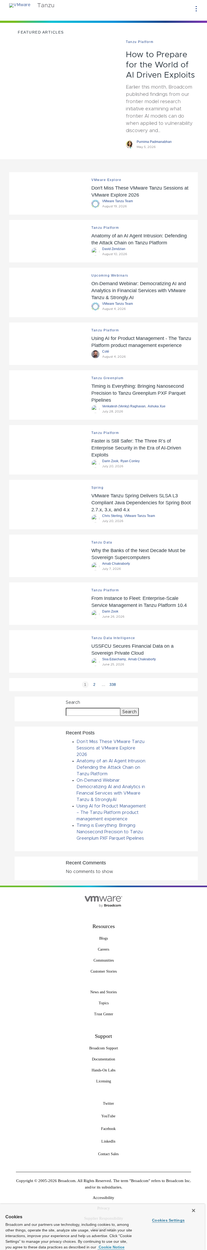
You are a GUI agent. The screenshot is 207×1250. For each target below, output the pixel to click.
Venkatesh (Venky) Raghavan (124, 406)
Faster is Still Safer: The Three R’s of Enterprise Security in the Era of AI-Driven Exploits (136, 448)
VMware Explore (106, 180)
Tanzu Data (101, 542)
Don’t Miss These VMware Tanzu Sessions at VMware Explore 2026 (110, 748)
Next (122, 684)
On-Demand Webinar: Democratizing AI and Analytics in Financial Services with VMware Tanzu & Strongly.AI (138, 290)
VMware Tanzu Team (117, 201)
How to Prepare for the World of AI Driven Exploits (160, 65)
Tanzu (45, 6)
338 (112, 684)
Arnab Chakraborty (116, 564)
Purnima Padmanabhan (154, 142)
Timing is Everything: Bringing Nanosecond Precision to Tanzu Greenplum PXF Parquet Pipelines (138, 393)
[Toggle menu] (196, 9)
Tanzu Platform (139, 42)
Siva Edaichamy (114, 659)
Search (73, 702)
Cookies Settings (168, 1220)
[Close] (193, 1210)
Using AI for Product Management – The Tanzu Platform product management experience (111, 812)
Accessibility (103, 1197)
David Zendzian (113, 249)
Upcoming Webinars (109, 275)
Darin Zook (110, 461)
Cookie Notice (111, 1247)
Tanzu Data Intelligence (113, 638)
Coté (105, 351)
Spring (97, 488)
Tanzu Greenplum (107, 378)
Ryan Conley (130, 461)
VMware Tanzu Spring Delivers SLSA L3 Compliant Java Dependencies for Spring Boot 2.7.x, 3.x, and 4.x (141, 502)
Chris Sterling (112, 516)
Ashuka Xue (156, 406)
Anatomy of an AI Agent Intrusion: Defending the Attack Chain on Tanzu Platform (111, 767)
